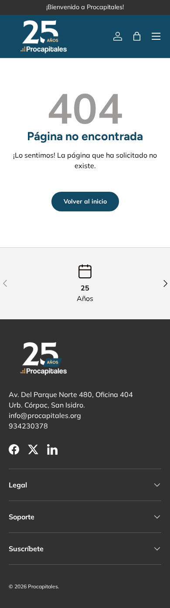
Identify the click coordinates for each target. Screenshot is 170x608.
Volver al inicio (85, 201)
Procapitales (43, 586)
